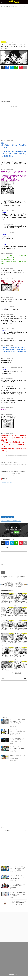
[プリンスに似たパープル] (10, 292)
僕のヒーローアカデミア (6, 520)
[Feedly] (16, 532)
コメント (4, 550)
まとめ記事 (5, 517)
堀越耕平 (15, 520)
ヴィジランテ (11, 517)
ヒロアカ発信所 (11, 974)
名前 (2, 564)
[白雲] (7, 428)
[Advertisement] (14, 25)
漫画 (19, 520)
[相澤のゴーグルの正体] (7, 195)
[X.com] (11, 532)
